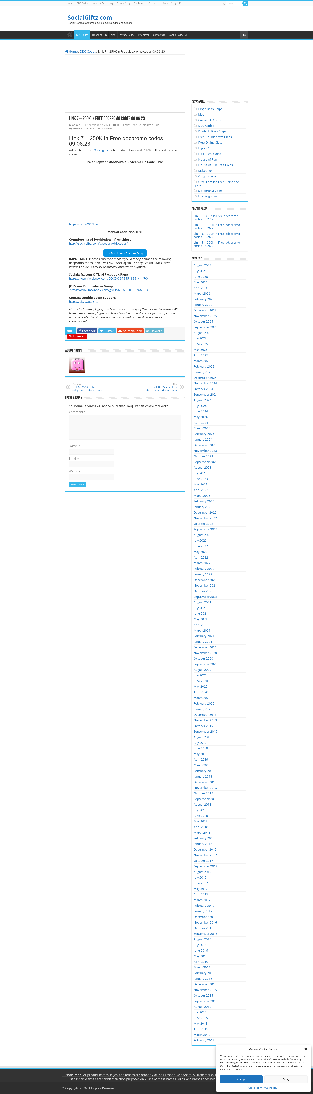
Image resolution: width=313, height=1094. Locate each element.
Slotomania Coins (210, 191)
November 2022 (205, 518)
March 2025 (202, 361)
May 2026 (201, 282)
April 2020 (201, 692)
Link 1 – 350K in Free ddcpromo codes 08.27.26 (216, 217)
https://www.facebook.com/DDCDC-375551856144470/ (108, 278)
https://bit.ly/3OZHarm (85, 224)
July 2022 (200, 540)
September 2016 (206, 934)
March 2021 (202, 630)
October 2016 (203, 928)
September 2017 (206, 866)
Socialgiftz (101, 150)
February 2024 (204, 434)
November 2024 (205, 383)
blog (111, 3)
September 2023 (206, 462)
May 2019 (201, 754)
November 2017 (205, 855)
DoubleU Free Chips (212, 131)
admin (76, 125)
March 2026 (202, 293)
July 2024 (200, 406)
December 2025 (205, 310)
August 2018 (202, 804)
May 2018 (201, 821)
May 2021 (201, 619)
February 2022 (204, 568)
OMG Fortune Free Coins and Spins (216, 183)
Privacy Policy (270, 1087)
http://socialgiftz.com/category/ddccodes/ (98, 243)
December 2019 (205, 714)
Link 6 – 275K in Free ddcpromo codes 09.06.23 (88, 387)
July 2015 (200, 1012)
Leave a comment (83, 128)
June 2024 (201, 411)
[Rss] (223, 3)
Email (74, 458)
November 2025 (205, 316)
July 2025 (200, 338)
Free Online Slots (210, 142)
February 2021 (204, 636)
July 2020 (200, 675)
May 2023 (201, 484)
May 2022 (201, 552)
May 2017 (201, 889)
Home (70, 3)
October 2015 (203, 995)
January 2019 (203, 776)
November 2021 (205, 585)
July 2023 (200, 473)
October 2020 (203, 658)
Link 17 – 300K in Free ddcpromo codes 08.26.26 (217, 226)
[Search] (245, 3)
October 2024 (203, 389)
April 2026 (201, 288)
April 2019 (201, 759)
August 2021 (202, 602)
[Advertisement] (125, 83)
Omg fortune (207, 176)
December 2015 (205, 984)
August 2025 (202, 333)
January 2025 (203, 372)
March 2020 (202, 698)
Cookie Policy (255, 1087)
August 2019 (202, 737)
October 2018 (203, 793)
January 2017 (203, 911)
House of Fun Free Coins (215, 165)
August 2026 (202, 265)
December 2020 (205, 647)
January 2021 (203, 641)
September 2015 (206, 1001)
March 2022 (202, 563)
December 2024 (205, 378)
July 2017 (200, 877)
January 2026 (203, 305)
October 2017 (203, 860)
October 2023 (203, 456)
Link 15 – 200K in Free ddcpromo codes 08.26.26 (217, 244)
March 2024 (202, 428)
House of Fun (98, 3)
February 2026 (204, 299)
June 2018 (201, 816)
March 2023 (202, 495)
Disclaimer (139, 3)
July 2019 (200, 743)
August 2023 (202, 467)
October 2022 (203, 524)
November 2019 (205, 720)
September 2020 (206, 664)
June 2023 (201, 479)
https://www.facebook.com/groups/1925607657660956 (109, 290)
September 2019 (206, 731)
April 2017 (201, 894)
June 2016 (201, 950)
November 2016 (205, 922)
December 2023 (205, 445)
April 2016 (201, 962)
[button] (306, 1049)
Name (74, 446)
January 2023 (203, 507)
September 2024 (206, 394)
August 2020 (202, 670)
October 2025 (203, 321)
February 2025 (204, 366)
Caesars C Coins (209, 120)
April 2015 (201, 1029)
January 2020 (203, 709)
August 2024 (202, 400)
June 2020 (201, 681)
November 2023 (205, 451)
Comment (77, 412)
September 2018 (206, 799)
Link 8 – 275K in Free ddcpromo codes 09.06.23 (162, 387)
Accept (241, 1079)
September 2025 (206, 327)
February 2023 (204, 501)
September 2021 (206, 597)
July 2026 (200, 271)
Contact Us (153, 3)
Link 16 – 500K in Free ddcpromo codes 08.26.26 (217, 235)
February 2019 (204, 771)
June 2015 (201, 1018)
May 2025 (201, 349)
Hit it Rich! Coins (209, 154)
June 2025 (201, 344)
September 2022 (206, 529)
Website (74, 471)
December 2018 (205, 782)
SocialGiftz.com (90, 17)
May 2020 (201, 686)
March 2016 (202, 967)
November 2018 (205, 787)
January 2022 (203, 574)
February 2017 (204, 905)
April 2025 (201, 355)
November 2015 (205, 990)
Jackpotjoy (205, 170)
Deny (286, 1079)
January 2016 (203, 978)
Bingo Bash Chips (210, 109)
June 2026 (201, 276)
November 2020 (205, 653)
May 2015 (201, 1023)
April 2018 (201, 827)
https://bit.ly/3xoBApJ (84, 301)
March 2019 (202, 765)
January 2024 (203, 439)
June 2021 (201, 613)
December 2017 (205, 849)
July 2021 (200, 608)
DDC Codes (82, 3)
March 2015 (202, 1035)
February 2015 (204, 1040)
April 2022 (201, 557)
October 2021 (203, 591)
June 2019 (201, 748)
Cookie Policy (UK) (172, 3)
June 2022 (201, 546)
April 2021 (201, 625)
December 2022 (205, 512)
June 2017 (201, 883)
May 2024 (201, 417)
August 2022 (202, 535)
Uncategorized (208, 196)
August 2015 (202, 1007)
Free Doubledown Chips (146, 125)
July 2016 (200, 945)
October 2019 (203, 726)
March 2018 (202, 832)
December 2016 (205, 917)
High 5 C (204, 148)
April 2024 (201, 422)
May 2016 (201, 956)
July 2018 (200, 810)
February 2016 (204, 973)
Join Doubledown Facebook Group (125, 253)
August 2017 (202, 872)
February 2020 (204, 703)
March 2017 (202, 900)
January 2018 (203, 844)
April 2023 (201, 490)
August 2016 (202, 939)
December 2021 (205, 580)
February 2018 (204, 838)
